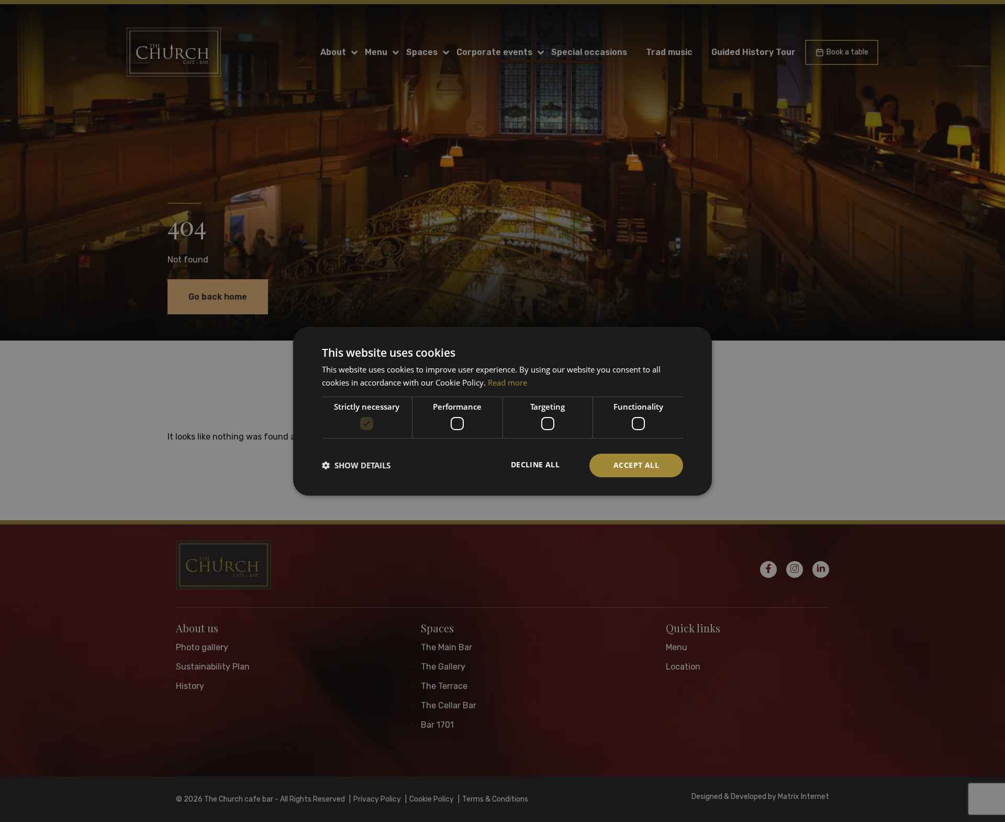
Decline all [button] (535, 464)
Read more (507, 382)
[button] (356, 465)
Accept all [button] (636, 465)
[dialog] (502, 410)
